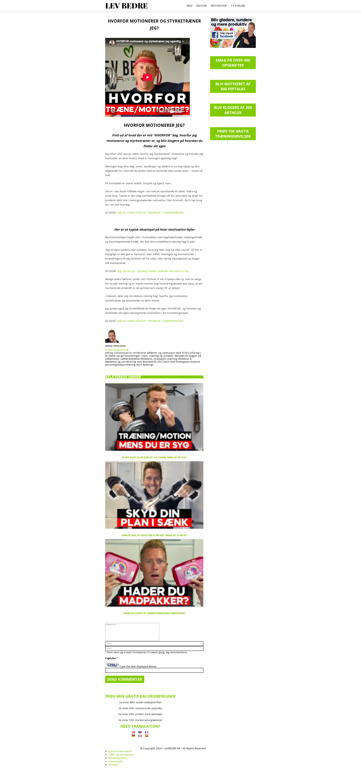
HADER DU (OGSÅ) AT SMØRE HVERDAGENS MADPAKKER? (154, 613)
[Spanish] (146, 735)
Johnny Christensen (115, 345)
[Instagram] (112, 368)
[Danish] (133, 732)
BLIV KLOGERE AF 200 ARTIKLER (233, 110)
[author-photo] (112, 341)
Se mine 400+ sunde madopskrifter (140, 702)
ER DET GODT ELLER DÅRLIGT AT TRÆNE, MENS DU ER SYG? (154, 457)
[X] (122, 368)
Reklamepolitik (117, 758)
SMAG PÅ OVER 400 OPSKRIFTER (233, 63)
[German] (133, 735)
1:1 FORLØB (238, 5)
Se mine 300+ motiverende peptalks (140, 708)
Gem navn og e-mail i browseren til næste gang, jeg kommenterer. (147, 652)
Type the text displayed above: (138, 666)
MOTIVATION (219, 5)
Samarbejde (115, 761)
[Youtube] (127, 369)
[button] (252, 5)
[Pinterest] (117, 369)
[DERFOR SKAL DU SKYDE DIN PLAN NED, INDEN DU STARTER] (154, 495)
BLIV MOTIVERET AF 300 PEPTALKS (233, 86)
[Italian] (140, 735)
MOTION (201, 5)
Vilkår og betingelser (121, 754)
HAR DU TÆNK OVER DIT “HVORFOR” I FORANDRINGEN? (150, 212)
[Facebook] (107, 369)
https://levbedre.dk (117, 349)
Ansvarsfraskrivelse (120, 751)
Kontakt (113, 764)
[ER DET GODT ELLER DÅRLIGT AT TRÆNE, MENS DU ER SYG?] (154, 417)
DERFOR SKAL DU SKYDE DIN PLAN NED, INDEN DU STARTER (154, 535)
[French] (146, 732)
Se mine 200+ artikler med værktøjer (140, 714)
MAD (189, 5)
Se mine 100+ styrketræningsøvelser (140, 720)
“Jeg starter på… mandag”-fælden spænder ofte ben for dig (153, 271)
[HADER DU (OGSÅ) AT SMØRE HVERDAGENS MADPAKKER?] (154, 573)
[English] (140, 732)
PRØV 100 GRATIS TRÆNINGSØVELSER (233, 134)
